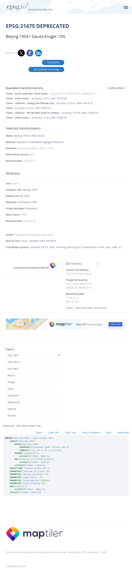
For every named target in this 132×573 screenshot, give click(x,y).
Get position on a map (46, 69)
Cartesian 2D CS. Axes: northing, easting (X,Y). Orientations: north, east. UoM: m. (76, 247)
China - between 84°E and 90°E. (38, 240)
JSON (10, 388)
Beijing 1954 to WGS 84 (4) (29, 135)
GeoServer (13, 395)
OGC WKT (13, 355)
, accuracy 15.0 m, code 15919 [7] (49, 103)
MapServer (14, 402)
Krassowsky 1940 (27, 202)
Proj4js (11, 382)
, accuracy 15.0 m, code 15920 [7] (28, 108)
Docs (108, 432)
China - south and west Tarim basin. (87, 307)
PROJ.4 (11, 375)
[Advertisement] (66, 514)
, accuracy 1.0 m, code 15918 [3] (36, 98)
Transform (53, 62)
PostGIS (12, 415)
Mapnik (12, 408)
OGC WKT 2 (14, 362)
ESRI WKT (13, 368)
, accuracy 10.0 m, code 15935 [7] (52, 112)
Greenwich (31, 208)
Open (39, 432)
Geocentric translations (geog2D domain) (39, 142)
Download (123, 432)
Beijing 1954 (30, 189)
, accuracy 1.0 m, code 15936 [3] (36, 117)
